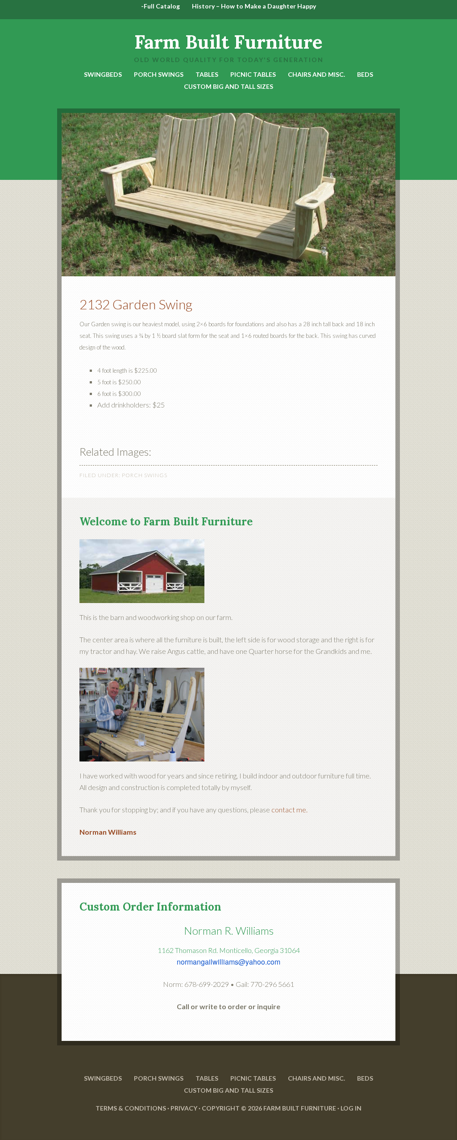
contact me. (289, 809)
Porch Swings (144, 475)
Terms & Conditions (131, 1108)
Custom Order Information (150, 907)
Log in (351, 1108)
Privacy (183, 1108)
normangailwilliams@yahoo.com (228, 962)
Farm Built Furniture (228, 42)
